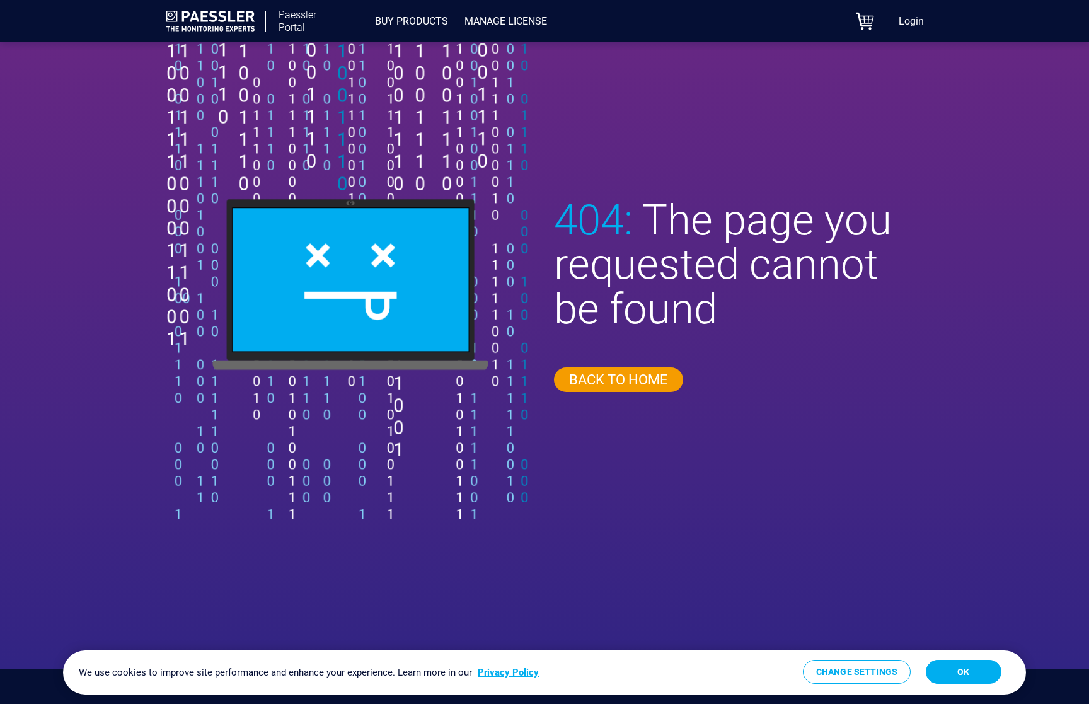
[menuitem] (411, 21)
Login (911, 21)
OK (963, 672)
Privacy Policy (508, 672)
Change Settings (856, 672)
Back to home (618, 380)
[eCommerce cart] (865, 21)
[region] (544, 672)
